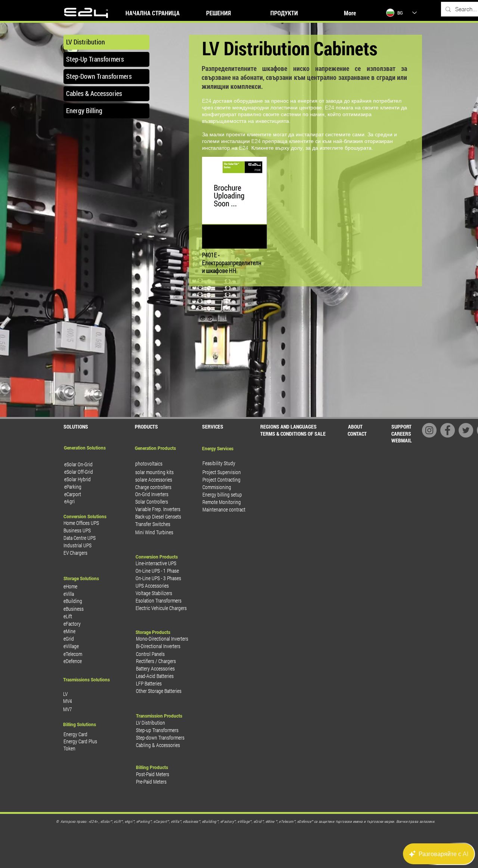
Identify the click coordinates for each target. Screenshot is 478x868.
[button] (292, 433)
